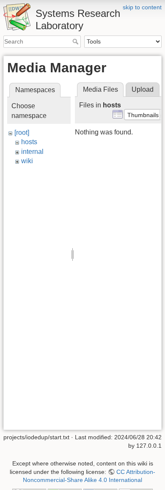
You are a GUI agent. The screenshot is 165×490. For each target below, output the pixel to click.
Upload (143, 89)
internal (32, 151)
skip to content (142, 7)
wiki (27, 160)
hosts (29, 141)
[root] (21, 132)
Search (76, 41)
